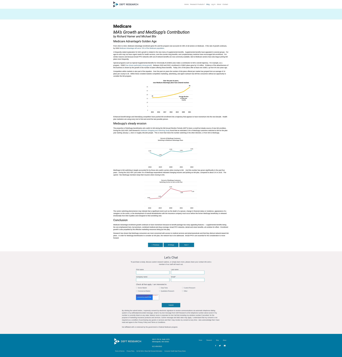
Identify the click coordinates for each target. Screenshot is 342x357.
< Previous (155, 245)
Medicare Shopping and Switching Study (155, 130)
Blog (208, 4)
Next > (186, 245)
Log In (213, 4)
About (219, 4)
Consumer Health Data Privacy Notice (175, 351)
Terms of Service (120, 351)
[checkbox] (170, 290)
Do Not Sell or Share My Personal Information (149, 351)
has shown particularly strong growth (139, 65)
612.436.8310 (157, 346)
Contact (225, 4)
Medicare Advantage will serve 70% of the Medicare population (141, 48)
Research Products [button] (197, 4)
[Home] (127, 341)
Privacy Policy (130, 351)
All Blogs (171, 245)
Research (209, 340)
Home (186, 4)
